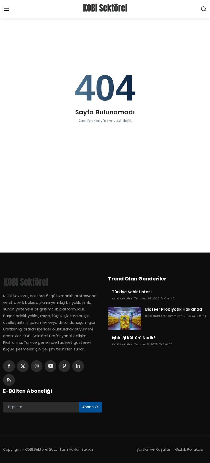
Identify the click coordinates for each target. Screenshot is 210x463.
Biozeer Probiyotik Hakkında (173, 309)
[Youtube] (50, 366)
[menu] (6, 9)
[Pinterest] (64, 366)
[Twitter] (23, 366)
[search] (203, 9)
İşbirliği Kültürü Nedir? (134, 337)
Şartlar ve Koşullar (153, 449)
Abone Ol (90, 406)
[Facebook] (9, 366)
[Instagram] (37, 366)
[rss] (9, 380)
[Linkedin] (78, 366)
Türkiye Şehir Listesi (132, 292)
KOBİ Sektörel (122, 298)
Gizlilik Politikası (189, 449)
